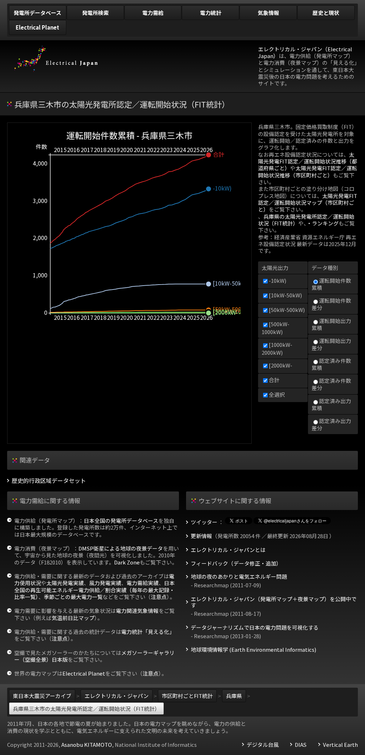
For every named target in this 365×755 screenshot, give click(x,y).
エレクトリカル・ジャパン (116, 695)
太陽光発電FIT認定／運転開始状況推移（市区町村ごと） (307, 171)
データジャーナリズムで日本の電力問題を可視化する (255, 627)
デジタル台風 (263, 744)
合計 (274, 380)
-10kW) (277, 280)
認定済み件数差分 (331, 384)
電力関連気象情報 (137, 610)
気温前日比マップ (73, 617)
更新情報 (201, 536)
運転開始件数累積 (331, 284)
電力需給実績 (143, 583)
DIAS (301, 744)
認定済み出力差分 (331, 424)
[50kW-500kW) (287, 309)
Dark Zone (127, 562)
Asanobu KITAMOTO (86, 744)
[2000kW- (280, 365)
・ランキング (323, 223)
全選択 (277, 394)
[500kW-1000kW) (275, 327)
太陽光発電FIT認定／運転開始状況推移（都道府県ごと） (307, 161)
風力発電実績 (105, 583)
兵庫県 (234, 695)
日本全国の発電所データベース (121, 520)
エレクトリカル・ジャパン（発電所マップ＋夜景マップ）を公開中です (273, 602)
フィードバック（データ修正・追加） (236, 563)
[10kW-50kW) (285, 295)
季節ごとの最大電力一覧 (73, 596)
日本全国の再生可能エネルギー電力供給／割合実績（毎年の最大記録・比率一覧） (94, 589)
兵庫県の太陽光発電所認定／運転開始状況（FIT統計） (306, 220)
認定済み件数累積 (331, 364)
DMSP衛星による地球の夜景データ (120, 548)
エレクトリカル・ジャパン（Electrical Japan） (305, 52)
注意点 (159, 596)
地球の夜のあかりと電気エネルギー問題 (239, 576)
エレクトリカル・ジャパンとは (228, 550)
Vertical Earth (340, 744)
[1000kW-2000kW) (277, 348)
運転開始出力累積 (331, 324)
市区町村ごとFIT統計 (187, 695)
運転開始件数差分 (331, 304)
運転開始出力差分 (331, 344)
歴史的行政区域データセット (49, 480)
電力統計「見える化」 (148, 631)
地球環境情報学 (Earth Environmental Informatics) (253, 649)
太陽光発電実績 (65, 583)
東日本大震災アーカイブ (42, 695)
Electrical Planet (83, 673)
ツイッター (204, 522)
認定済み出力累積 (331, 404)
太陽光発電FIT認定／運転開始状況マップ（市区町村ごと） (307, 202)
